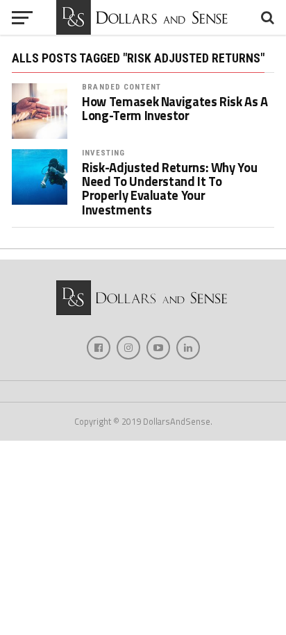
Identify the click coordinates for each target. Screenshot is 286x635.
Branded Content (121, 87)
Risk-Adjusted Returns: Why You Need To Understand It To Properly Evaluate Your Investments (169, 188)
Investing (103, 153)
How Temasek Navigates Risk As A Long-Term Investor (175, 108)
